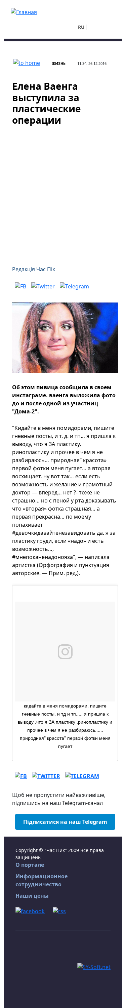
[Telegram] (74, 286)
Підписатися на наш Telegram (65, 821)
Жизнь (59, 63)
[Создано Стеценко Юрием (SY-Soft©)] (94, 966)
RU (81, 27)
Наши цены (32, 895)
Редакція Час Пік (33, 269)
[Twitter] (43, 286)
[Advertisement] (63, 191)
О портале (29, 865)
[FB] (20, 286)
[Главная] (24, 11)
